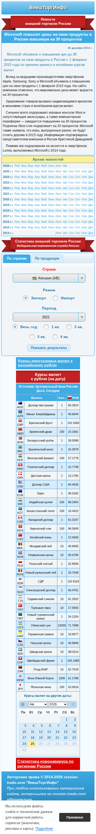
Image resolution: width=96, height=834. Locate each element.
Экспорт (38, 298)
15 (65, 732)
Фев (23, 165)
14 (57, 732)
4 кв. (64, 337)
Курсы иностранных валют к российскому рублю (45, 363)
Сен (71, 171)
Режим (49, 290)
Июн (51, 165)
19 (41, 738)
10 (24, 732)
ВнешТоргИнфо (48, 7)
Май (44, 165)
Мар (30, 165)
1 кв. (55, 327)
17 (24, 738)
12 (41, 732)
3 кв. (41, 337)
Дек (90, 171)
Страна (49, 269)
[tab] (16, 259)
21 (57, 738)
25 (32, 744)
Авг (65, 165)
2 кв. (78, 327)
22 (65, 738)
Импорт (68, 298)
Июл (58, 165)
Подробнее (44, 829)
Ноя (84, 171)
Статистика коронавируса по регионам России (45, 763)
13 (49, 732)
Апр (37, 165)
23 (74, 738)
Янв (17, 165)
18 (32, 738)
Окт (77, 171)
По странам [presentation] (17, 258)
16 (74, 732)
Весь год (28, 327)
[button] (49, 347)
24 (24, 744)
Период (49, 308)
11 (32, 732)
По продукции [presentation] (47, 258)
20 (49, 738)
